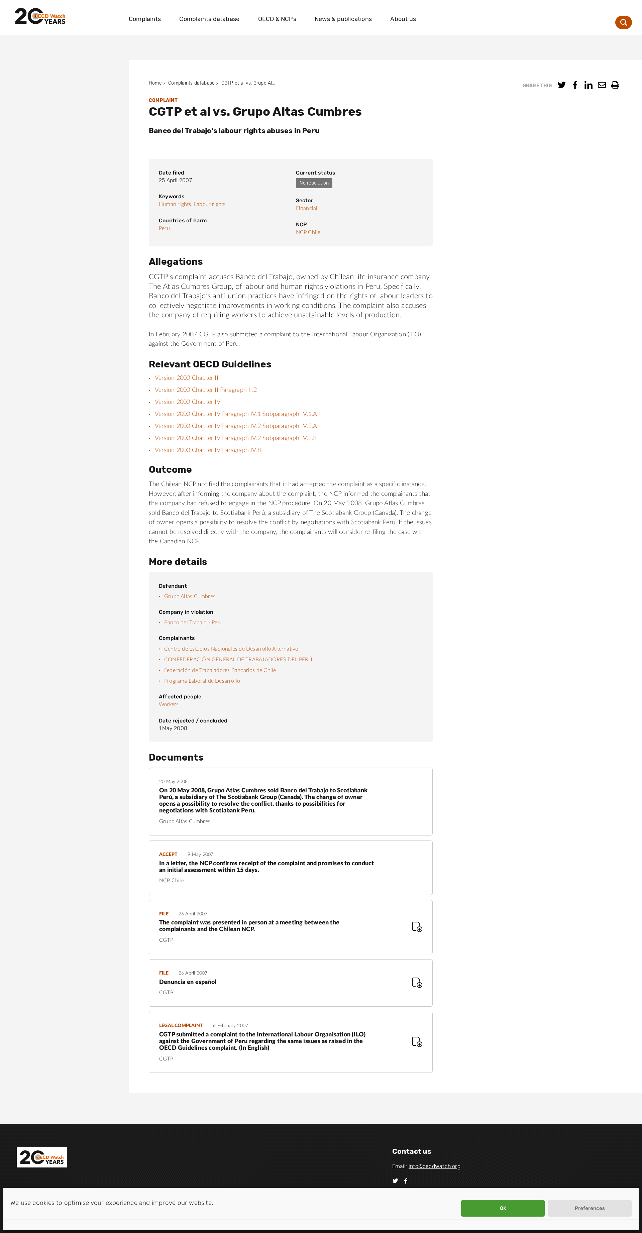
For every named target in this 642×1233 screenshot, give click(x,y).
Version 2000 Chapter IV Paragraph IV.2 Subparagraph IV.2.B (236, 438)
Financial (307, 208)
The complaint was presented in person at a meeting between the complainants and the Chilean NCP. (249, 926)
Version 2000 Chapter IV (188, 402)
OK (503, 1208)
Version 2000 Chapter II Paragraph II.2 (206, 390)
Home (155, 83)
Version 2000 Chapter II (186, 378)
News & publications (343, 19)
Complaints (145, 19)
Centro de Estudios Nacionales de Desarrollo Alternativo (231, 649)
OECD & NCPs (277, 19)
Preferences (590, 1208)
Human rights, (176, 204)
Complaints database (209, 19)
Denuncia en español (187, 982)
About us (403, 19)
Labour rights (210, 204)
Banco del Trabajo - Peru (193, 622)
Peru (164, 228)
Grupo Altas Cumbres (189, 596)
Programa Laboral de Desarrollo (202, 681)
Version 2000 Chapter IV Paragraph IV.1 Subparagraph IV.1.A (236, 414)
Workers (169, 704)
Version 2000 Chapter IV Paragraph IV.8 (208, 450)
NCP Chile (308, 232)
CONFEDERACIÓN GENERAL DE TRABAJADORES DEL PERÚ (238, 659)
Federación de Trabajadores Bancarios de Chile (220, 670)
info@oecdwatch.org (434, 1166)
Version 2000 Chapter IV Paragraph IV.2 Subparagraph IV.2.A (236, 426)
